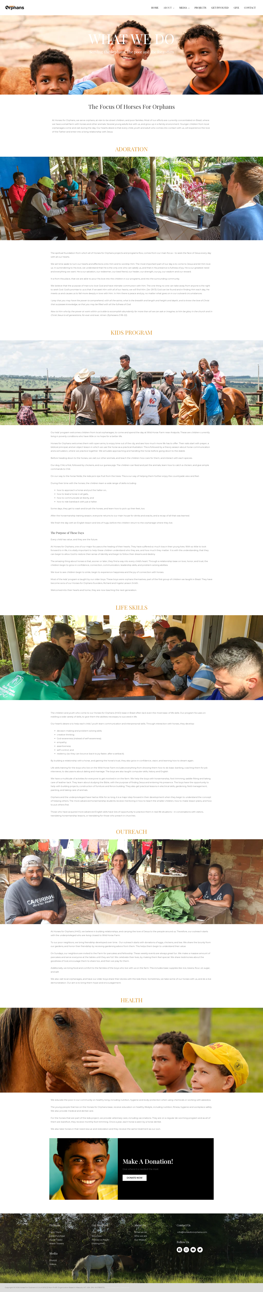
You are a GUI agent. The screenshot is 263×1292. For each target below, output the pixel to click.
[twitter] (200, 1249)
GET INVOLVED (220, 7)
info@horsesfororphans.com (192, 1232)
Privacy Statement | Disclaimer (117, 1287)
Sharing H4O (98, 1243)
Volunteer (97, 1236)
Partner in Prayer (100, 1239)
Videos (52, 1264)
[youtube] (193, 1249)
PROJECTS (200, 7)
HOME (154, 7)
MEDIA (183, 7)
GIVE (236, 7)
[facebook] (180, 1249)
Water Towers (56, 1243)
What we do (140, 1232)
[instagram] (187, 1249)
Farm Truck (55, 1232)
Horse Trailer (55, 1239)
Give (94, 1232)
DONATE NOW (134, 1177)
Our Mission (140, 1239)
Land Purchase (57, 1236)
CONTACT (250, 7)
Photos (53, 1260)
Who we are (140, 1236)
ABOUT (167, 7)
